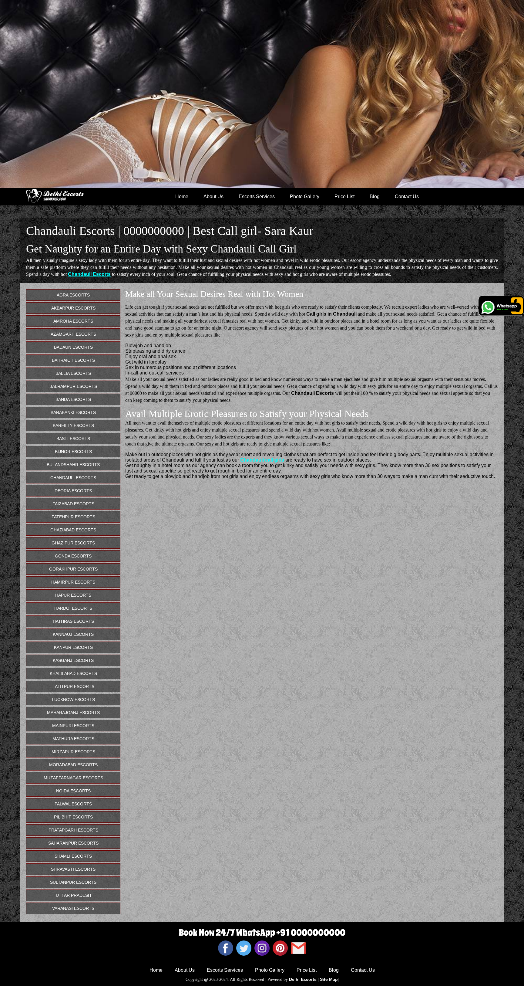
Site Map (329, 979)
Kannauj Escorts (73, 634)
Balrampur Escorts (73, 386)
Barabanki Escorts (73, 412)
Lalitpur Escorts (73, 686)
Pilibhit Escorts (73, 817)
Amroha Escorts (73, 321)
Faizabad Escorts (73, 503)
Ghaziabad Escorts (73, 529)
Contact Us (407, 196)
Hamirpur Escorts (73, 582)
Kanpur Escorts (73, 647)
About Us (213, 196)
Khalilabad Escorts (73, 673)
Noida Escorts (73, 790)
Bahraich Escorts (73, 360)
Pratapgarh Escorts (73, 830)
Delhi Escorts (303, 979)
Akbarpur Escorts (73, 308)
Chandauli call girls (262, 460)
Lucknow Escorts (73, 699)
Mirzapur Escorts (73, 751)
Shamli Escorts (73, 856)
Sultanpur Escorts (73, 882)
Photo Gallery (304, 196)
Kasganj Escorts (73, 660)
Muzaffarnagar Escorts (73, 777)
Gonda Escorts (73, 556)
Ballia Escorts (73, 373)
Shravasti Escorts (73, 869)
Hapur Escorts (73, 595)
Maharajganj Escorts (73, 712)
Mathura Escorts (73, 738)
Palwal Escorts (73, 803)
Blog (375, 196)
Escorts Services (257, 196)
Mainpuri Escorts (73, 725)
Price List (344, 196)
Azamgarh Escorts (73, 334)
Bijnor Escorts (73, 451)
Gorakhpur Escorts (73, 569)
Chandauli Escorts (89, 274)
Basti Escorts (73, 438)
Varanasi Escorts (73, 908)
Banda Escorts (73, 399)
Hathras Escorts (73, 621)
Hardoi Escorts (73, 608)
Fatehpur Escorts (73, 516)
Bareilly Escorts (73, 425)
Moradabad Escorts (73, 764)
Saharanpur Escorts (73, 843)
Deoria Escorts (73, 490)
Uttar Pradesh (73, 895)
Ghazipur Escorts (73, 542)
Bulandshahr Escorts (73, 464)
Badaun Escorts (73, 347)
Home (181, 196)
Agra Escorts (73, 295)
